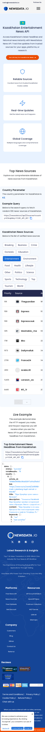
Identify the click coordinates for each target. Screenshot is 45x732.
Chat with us (8, 701)
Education (23, 251)
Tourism (9, 285)
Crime (34, 245)
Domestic (9, 251)
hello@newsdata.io (11, 3)
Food (7, 265)
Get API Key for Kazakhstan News (21, 57)
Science (30, 272)
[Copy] (31, 218)
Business (22, 245)
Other (7, 272)
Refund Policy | (25, 698)
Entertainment (12, 258)
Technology (21, 279)
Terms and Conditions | (13, 694)
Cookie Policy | (9, 698)
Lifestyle (29, 265)
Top (33, 279)
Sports (8, 279)
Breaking (9, 245)
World (20, 285)
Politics (18, 272)
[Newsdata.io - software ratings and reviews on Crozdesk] (9, 677)
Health (17, 265)
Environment (29, 258)
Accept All (28, 728)
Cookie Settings (17, 728)
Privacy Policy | (33, 694)
